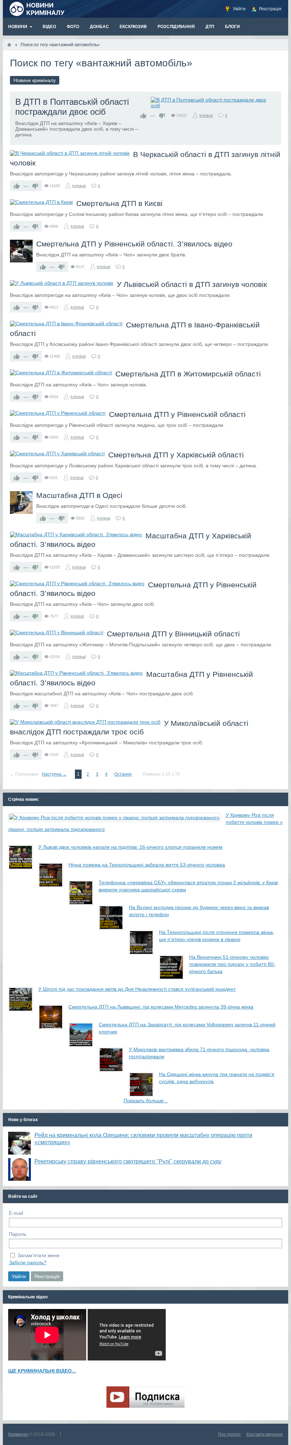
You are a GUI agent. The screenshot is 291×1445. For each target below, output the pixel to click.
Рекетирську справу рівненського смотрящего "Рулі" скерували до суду (127, 1161)
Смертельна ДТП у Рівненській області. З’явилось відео (134, 244)
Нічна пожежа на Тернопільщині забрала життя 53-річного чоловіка (146, 865)
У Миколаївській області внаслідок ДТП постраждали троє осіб (129, 727)
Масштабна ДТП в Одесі (79, 495)
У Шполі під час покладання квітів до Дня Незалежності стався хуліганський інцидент (137, 989)
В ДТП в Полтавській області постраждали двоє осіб (72, 106)
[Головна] (9, 44)
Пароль (17, 1234)
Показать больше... (145, 1100)
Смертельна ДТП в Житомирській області (188, 374)
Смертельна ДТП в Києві (119, 203)
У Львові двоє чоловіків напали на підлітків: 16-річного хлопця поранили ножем (130, 847)
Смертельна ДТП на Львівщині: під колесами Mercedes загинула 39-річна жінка (160, 1007)
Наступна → (54, 774)
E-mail (16, 1213)
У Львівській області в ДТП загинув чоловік (192, 284)
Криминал (18, 1434)
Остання (123, 774)
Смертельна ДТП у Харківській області (176, 455)
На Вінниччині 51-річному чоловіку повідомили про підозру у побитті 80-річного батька (232, 964)
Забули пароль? (27, 1262)
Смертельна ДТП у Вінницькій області (173, 634)
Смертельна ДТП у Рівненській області (177, 414)
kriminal (206, 115)
